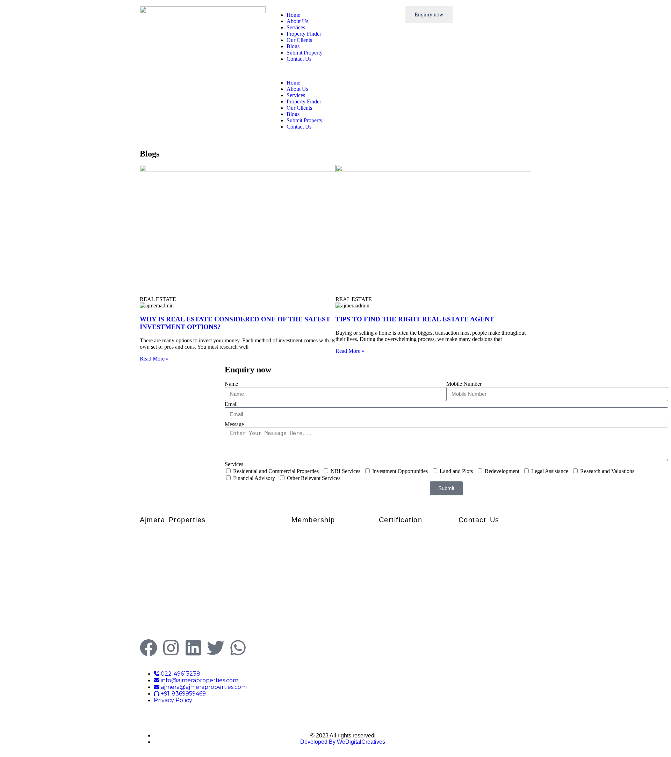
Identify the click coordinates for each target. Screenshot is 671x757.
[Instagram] (171, 647)
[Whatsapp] (238, 647)
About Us (297, 21)
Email (231, 404)
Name (231, 384)
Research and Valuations (607, 471)
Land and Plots (456, 471)
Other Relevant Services (313, 478)
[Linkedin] (193, 647)
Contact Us (299, 59)
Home (293, 15)
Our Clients (299, 40)
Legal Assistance (549, 471)
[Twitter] (215, 647)
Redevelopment (502, 471)
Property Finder (304, 34)
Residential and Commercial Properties (276, 471)
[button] (335, 71)
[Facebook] (148, 647)
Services (296, 27)
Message (234, 424)
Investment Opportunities (400, 471)
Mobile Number (464, 384)
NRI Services (345, 471)
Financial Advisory (254, 478)
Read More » (154, 359)
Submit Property (305, 53)
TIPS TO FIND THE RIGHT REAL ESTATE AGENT (415, 319)
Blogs (293, 46)
